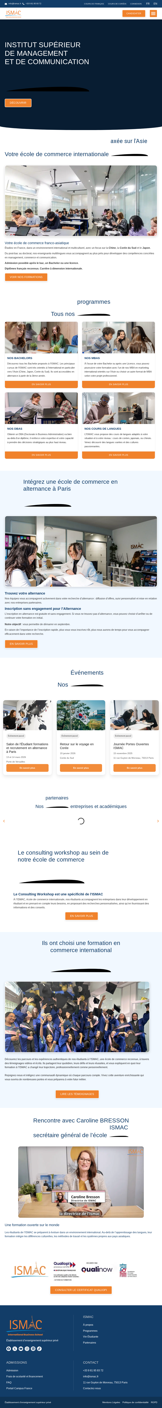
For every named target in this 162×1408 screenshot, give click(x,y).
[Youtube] (21, 1349)
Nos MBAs (92, 358)
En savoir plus (27, 768)
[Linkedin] (33, 1349)
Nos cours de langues (102, 428)
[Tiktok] (39, 1349)
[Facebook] (8, 1349)
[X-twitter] (14, 1349)
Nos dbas (14, 428)
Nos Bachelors (19, 358)
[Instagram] (27, 1349)
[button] (153, 13)
